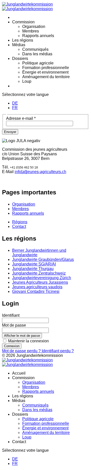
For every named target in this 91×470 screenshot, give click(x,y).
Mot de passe (14, 325)
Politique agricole (38, 63)
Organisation (33, 26)
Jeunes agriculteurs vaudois (37, 287)
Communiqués (35, 49)
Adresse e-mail (21, 118)
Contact (19, 226)
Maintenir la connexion (28, 341)
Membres (30, 31)
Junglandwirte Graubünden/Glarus (43, 259)
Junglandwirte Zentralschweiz (39, 273)
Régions (19, 222)
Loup (26, 81)
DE (15, 103)
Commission (23, 22)
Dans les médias (37, 54)
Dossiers (20, 58)
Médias (18, 45)
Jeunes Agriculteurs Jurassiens (40, 282)
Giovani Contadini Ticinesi (35, 291)
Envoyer (10, 132)
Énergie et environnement (45, 72)
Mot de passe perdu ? (22, 351)
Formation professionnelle (45, 67)
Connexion (11, 346)
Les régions (22, 40)
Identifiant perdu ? (58, 351)
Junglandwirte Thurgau (33, 268)
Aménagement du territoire (46, 77)
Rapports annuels (38, 35)
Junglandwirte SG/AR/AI (34, 264)
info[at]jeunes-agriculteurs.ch (40, 172)
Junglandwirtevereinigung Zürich (41, 278)
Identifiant (10, 315)
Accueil (19, 373)
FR (15, 108)
